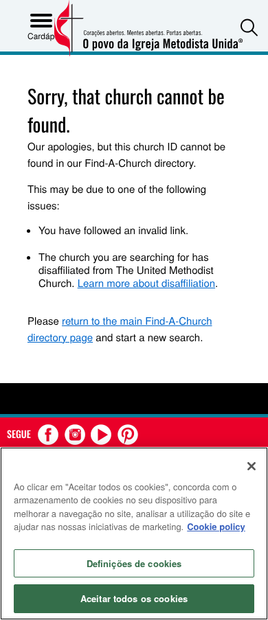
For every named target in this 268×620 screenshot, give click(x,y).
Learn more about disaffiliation (146, 283)
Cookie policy (216, 526)
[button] (249, 27)
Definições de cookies (134, 563)
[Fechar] (251, 466)
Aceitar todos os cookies (134, 598)
